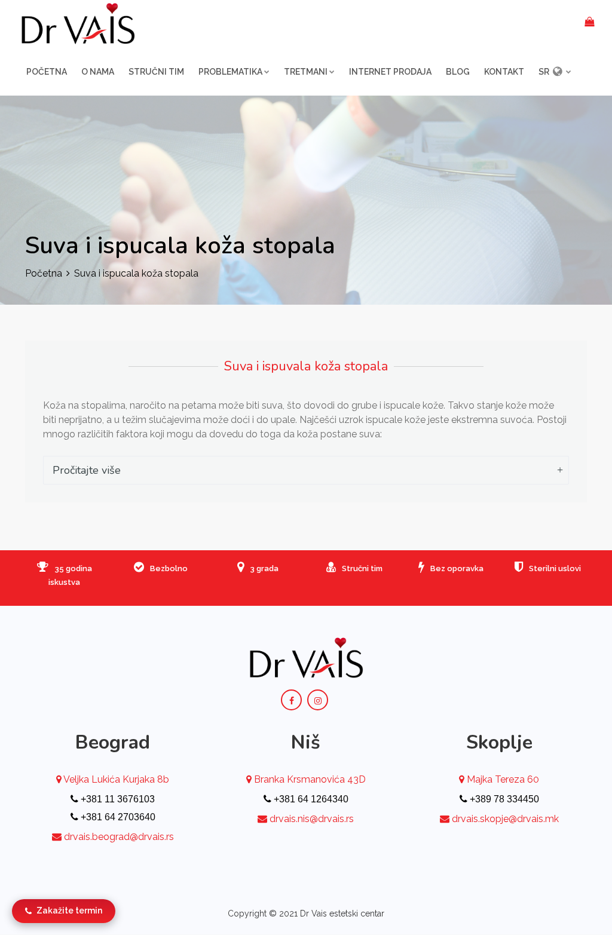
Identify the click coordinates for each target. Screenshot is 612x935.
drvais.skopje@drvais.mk (505, 818)
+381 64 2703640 (116, 817)
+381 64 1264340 (309, 799)
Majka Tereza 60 (501, 779)
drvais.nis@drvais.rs (312, 818)
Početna (46, 71)
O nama (97, 71)
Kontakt (504, 71)
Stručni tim (156, 71)
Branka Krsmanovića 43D (309, 779)
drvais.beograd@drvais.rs (119, 836)
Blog (458, 71)
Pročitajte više (87, 470)
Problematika (230, 71)
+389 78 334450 (503, 799)
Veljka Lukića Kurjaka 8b (115, 779)
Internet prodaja (390, 71)
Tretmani (306, 71)
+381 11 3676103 (116, 799)
